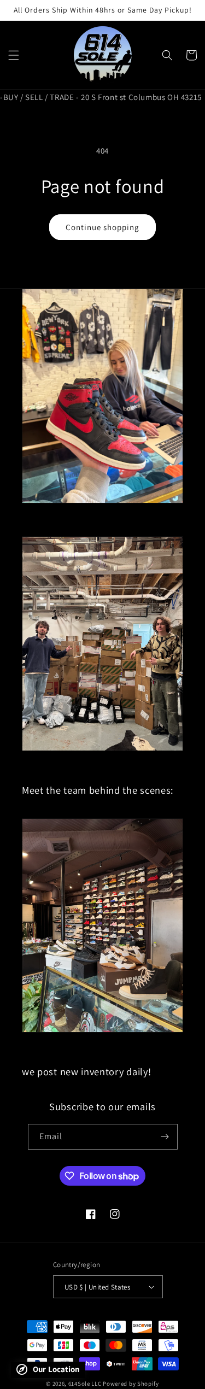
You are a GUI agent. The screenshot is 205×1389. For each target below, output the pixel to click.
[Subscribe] (165, 1137)
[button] (14, 55)
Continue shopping (102, 227)
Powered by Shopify (131, 1383)
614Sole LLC (85, 1383)
